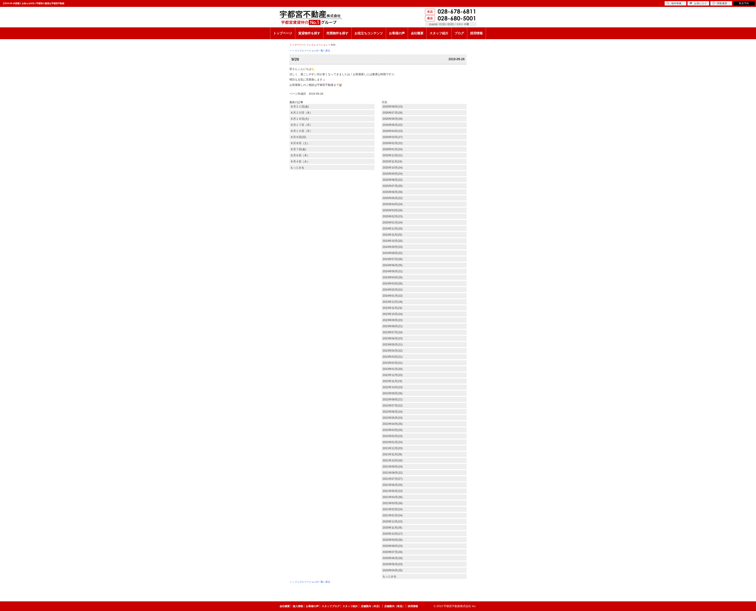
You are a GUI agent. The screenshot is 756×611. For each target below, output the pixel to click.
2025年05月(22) (393, 198)
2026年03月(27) (393, 137)
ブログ (459, 33)
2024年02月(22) (393, 289)
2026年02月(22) (393, 143)
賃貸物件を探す (309, 33)
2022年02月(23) (393, 436)
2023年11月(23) (392, 307)
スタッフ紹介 (439, 33)
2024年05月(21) (393, 271)
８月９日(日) (298, 137)
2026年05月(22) (393, 124)
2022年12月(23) (393, 375)
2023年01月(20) (393, 368)
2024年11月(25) (392, 234)
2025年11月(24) (392, 161)
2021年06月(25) (393, 484)
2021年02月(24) (393, 509)
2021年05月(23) (393, 491)
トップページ (282, 33)
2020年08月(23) (393, 545)
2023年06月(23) (393, 338)
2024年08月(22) (393, 253)
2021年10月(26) (393, 460)
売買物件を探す (337, 33)
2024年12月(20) (393, 228)
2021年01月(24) (393, 515)
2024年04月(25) (393, 277)
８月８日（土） (300, 143)
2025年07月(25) (393, 185)
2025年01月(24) (393, 222)
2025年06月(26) (393, 191)
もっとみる (297, 167)
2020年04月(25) (393, 570)
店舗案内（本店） (371, 606)
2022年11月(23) (392, 381)
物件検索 (676, 3)
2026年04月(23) (393, 130)
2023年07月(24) (393, 332)
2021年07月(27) (393, 478)
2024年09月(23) (393, 246)
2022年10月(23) (393, 387)
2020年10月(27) (393, 533)
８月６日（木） (300, 155)
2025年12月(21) (393, 155)
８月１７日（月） (301, 124)
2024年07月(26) (393, 259)
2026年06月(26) (393, 118)
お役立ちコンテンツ (369, 33)
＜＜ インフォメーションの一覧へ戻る (309, 50)
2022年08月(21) (393, 399)
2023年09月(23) (393, 320)
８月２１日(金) (299, 106)
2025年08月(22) (393, 179)
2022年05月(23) (393, 417)
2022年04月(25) (393, 423)
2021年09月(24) (393, 466)
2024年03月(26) (393, 283)
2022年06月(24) (393, 411)
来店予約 (744, 3)
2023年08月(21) (393, 326)
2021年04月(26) (393, 497)
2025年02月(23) (393, 216)
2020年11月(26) (392, 527)
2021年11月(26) (392, 454)
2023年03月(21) (393, 356)
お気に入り (700, 3)
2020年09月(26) (393, 539)
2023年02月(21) (393, 362)
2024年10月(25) (393, 240)
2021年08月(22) (393, 472)
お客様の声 (397, 33)
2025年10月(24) (393, 167)
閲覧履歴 (722, 3)
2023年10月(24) (393, 314)
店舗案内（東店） (394, 606)
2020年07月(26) (393, 552)
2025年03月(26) (393, 210)
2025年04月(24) (393, 204)
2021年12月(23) (393, 448)
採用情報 (476, 33)
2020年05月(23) (393, 564)
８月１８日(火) (299, 118)
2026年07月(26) (393, 112)
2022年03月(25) (393, 429)
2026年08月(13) (393, 106)
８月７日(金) (298, 149)
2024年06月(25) (393, 265)
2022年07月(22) (393, 405)
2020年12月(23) (393, 521)
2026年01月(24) (393, 149)
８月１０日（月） (301, 130)
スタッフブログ (331, 606)
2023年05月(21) (393, 344)
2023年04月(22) (393, 350)
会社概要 (417, 33)
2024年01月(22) (393, 295)
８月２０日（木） (301, 112)
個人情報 (298, 606)
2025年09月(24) (393, 173)
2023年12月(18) (393, 301)
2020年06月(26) (393, 558)
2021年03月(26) (393, 503)
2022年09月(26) (393, 393)
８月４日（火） (300, 161)
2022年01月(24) (393, 442)
